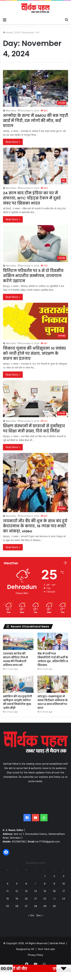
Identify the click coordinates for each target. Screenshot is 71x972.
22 (44, 898)
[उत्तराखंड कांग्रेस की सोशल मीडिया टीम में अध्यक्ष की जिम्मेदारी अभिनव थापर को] (18, 641)
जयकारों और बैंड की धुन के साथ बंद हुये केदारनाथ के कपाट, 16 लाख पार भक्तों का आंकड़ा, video (35, 526)
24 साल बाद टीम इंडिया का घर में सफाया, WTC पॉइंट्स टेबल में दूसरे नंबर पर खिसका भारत (32, 198)
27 (26, 906)
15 (45, 891)
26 (16, 906)
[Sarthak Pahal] (35, 8)
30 (54, 906)
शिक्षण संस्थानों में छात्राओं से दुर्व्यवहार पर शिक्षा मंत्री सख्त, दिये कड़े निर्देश (34, 428)
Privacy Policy (35, 954)
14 (35, 891)
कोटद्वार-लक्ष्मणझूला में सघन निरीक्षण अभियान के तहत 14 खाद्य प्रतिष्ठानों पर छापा (53, 702)
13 (26, 891)
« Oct (31, 915)
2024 (17, 32)
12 (16, 891)
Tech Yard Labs (46, 949)
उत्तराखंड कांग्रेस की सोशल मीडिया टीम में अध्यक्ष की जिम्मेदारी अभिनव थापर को (15, 659)
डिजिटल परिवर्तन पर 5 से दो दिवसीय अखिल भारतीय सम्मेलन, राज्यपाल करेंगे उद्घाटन (33, 275)
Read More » (13, 141)
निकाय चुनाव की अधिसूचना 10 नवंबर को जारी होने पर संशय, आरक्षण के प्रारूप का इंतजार (34, 353)
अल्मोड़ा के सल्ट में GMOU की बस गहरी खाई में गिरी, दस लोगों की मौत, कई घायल (35, 120)
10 (63, 883)
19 (16, 898)
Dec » (39, 915)
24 (63, 898)
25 (7, 906)
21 (35, 898)
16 (54, 891)
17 (63, 891)
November (28, 32)
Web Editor (11, 110)
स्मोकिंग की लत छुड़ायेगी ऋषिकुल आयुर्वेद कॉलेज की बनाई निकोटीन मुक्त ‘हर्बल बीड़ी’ (17, 702)
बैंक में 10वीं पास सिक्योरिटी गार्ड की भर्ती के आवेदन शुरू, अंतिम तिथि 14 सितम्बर (53, 659)
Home (9, 32)
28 (35, 906)
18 (7, 898)
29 (44, 906)
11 (7, 891)
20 (26, 898)
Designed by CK (25, 949)
